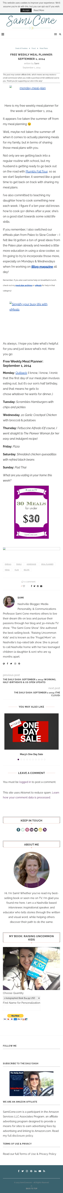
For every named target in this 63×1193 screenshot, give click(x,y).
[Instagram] (40, 830)
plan (17, 570)
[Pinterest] (27, 830)
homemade (31, 564)
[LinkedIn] (31, 830)
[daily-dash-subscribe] (31, 1083)
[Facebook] (18, 830)
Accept (26, 10)
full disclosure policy (20, 1135)
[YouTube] (36, 830)
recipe (26, 570)
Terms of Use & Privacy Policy (37, 1153)
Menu (7, 570)
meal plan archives (23, 285)
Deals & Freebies (21, 48)
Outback (21, 373)
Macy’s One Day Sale (31, 754)
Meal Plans (44, 48)
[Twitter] (23, 830)
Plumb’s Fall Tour (36, 171)
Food (34, 48)
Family (19, 564)
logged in (25, 782)
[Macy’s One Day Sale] (31, 731)
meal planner (47, 564)
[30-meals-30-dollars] (31, 512)
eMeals (38, 285)
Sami (36, 63)
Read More (39, 10)
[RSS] (45, 830)
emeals (8, 564)
